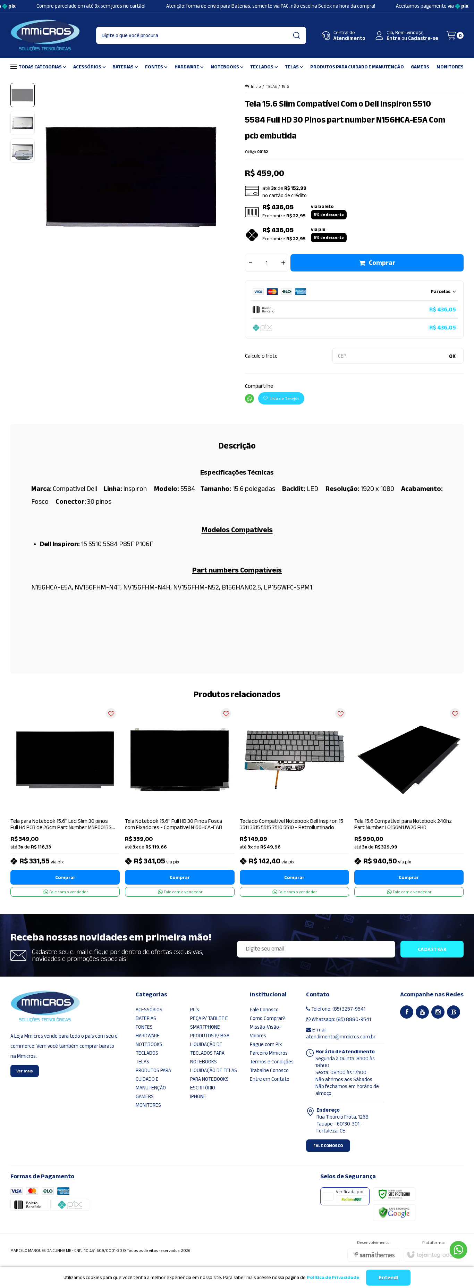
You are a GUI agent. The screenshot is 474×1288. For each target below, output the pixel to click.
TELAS (271, 86)
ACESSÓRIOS (149, 1009)
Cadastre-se (423, 38)
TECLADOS (147, 1053)
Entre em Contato (269, 1079)
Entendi (388, 1277)
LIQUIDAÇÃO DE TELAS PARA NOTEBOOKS (213, 1074)
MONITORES (148, 1105)
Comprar (382, 263)
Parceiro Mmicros (269, 1053)
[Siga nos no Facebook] (406, 1012)
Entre (393, 38)
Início (256, 86)
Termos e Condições (272, 1062)
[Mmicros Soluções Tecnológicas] (45, 35)
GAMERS (145, 1096)
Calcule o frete (261, 356)
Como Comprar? (267, 1018)
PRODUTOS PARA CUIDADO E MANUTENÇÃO (153, 1079)
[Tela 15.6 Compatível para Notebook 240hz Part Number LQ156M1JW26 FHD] (409, 801)
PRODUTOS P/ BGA (209, 1035)
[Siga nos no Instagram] (438, 1012)
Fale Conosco (264, 1009)
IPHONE (198, 1096)
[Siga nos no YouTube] (422, 1012)
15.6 (285, 86)
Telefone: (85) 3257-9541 (337, 1009)
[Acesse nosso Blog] (453, 1012)
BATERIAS (146, 1018)
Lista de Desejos (284, 398)
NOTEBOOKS (149, 1044)
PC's (194, 1009)
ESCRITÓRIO (202, 1088)
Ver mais (24, 1071)
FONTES (144, 1027)
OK (452, 356)
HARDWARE (148, 1035)
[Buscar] (296, 35)
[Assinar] (432, 949)
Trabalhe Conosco (269, 1070)
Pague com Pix (266, 1044)
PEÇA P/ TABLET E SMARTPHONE (209, 1022)
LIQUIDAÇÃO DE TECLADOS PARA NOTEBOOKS (207, 1053)
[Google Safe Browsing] (394, 1212)
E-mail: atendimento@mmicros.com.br (340, 1033)
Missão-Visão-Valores (265, 1031)
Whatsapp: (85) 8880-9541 (341, 1019)
